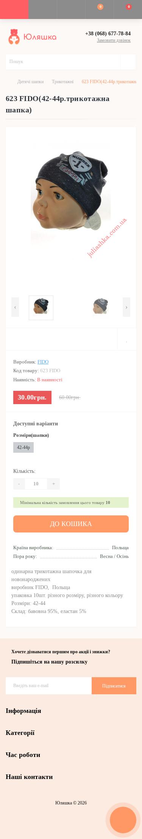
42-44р (23, 447)
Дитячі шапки (30, 81)
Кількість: (24, 471)
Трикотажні (62, 81)
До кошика (71, 524)
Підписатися (114, 686)
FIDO (42, 362)
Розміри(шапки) (31, 435)
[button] (71, 9)
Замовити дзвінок (114, 40)
